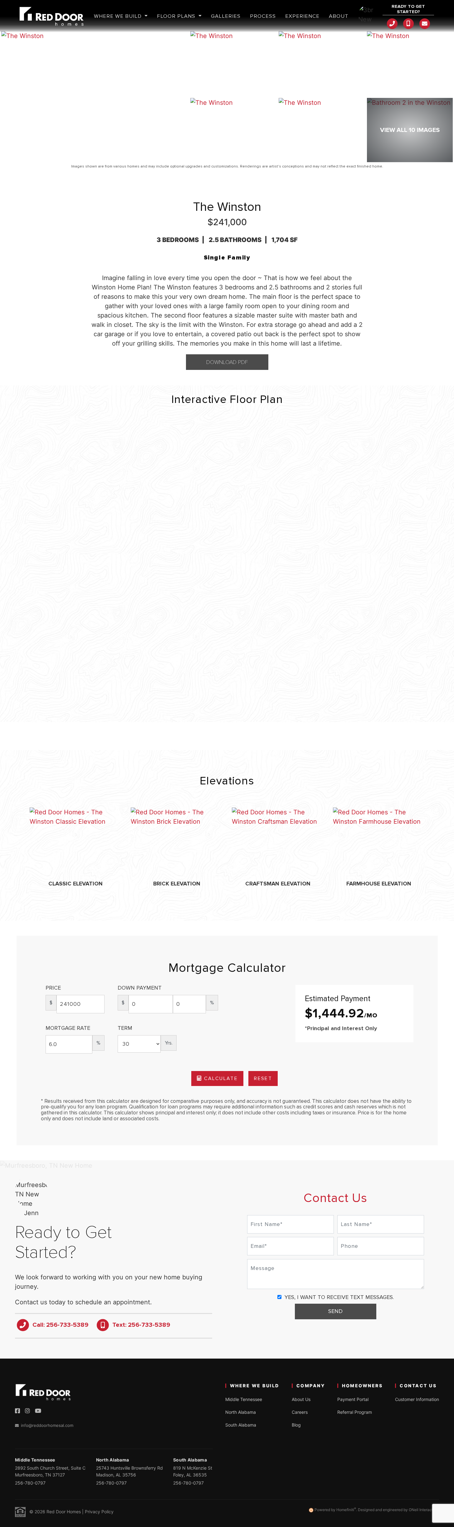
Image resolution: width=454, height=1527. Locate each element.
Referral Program (354, 1412)
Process (263, 16)
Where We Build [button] (118, 16)
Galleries (226, 16)
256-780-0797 (30, 1483)
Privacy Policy (99, 1511)
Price (53, 987)
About (339, 16)
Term (125, 1028)
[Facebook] (17, 1411)
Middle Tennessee (243, 1399)
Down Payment (140, 987)
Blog (296, 1425)
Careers (300, 1412)
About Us (301, 1399)
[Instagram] (27, 1411)
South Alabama (240, 1425)
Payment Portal (353, 1399)
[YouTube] (38, 1411)
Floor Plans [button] (177, 16)
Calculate (220, 1078)
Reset (263, 1078)
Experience (302, 16)
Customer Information (417, 1399)
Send (335, 1311)
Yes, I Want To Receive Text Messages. (338, 1297)
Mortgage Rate (68, 1028)
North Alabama (240, 1412)
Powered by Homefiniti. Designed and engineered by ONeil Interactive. (376, 1509)
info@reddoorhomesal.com (47, 1425)
